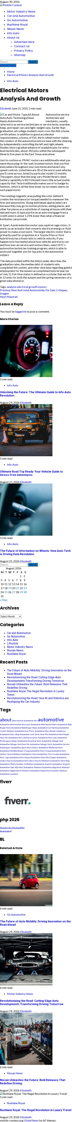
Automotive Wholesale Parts (50, 747)
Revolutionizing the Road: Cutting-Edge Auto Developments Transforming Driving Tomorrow (35, 679)
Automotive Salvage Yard (52, 741)
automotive (51, 719)
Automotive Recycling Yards (29, 741)
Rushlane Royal (17, 25)
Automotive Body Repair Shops (24, 728)
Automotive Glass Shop (9, 734)
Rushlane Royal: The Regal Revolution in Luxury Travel (35, 1110)
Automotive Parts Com (47, 737)
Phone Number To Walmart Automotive (27, 764)
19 (9, 588)
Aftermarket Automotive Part (24, 720)
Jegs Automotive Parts (14, 757)
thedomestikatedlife (12, 827)
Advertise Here (24, 42)
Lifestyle (12, 643)
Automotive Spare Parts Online (24, 747)
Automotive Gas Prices (24, 731)
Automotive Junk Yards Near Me (34, 734)
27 (13, 592)
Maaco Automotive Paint (35, 757)
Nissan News (15, 29)
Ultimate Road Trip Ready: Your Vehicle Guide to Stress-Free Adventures (31, 473)
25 (6, 592)
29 (21, 592)
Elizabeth (6, 108)
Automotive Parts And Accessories (23, 737)
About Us (13, 38)
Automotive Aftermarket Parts (44, 724)
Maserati (9, 296)
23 (25, 588)
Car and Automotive (21, 16)
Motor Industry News (21, 12)
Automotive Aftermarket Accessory (15, 724)
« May (3, 599)
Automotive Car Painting (48, 728)
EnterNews (32, 1120)
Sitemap (20, 55)
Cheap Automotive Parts (34, 751)
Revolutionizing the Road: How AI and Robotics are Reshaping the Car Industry (38, 700)
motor (3, 760)
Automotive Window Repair (11, 751)
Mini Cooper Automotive (56, 757)
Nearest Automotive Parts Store (20, 761)
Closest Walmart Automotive (19, 754)
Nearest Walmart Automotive (47, 761)
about (6, 719)
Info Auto (13, 33)
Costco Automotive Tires (42, 754)
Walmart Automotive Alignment (48, 767)
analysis (11, 286)
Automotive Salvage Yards (41, 744)
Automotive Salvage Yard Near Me (15, 744)
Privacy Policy (23, 51)
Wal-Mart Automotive (24, 767)
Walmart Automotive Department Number (40, 770)
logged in (20, 311)
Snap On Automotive (53, 764)
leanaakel (5, 831)
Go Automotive (17, 20)
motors (42, 286)
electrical (22, 286)
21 (17, 588)
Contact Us (22, 46)
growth (33, 286)
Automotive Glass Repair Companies (50, 731)
